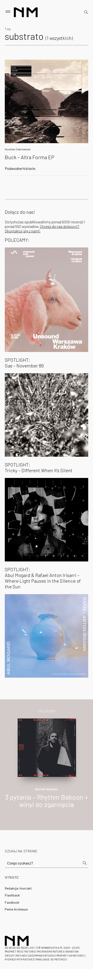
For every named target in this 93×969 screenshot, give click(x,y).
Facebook (12, 902)
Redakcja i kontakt (18, 888)
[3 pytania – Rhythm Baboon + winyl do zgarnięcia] (47, 747)
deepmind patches (42, 955)
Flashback (12, 895)
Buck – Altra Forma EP (29, 157)
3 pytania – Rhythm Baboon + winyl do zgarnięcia (46, 800)
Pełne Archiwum (16, 909)
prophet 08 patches (70, 955)
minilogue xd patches (51, 959)
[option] (46, 768)
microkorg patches (50, 951)
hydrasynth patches (19, 959)
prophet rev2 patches (20, 951)
